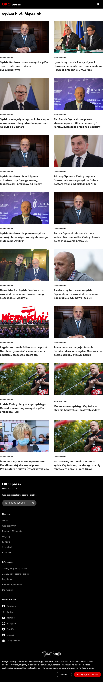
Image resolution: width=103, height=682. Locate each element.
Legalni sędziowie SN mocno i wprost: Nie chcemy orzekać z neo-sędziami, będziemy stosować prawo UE (24, 351)
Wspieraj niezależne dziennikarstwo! (19, 495)
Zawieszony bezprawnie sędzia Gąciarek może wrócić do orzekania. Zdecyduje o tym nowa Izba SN (76, 294)
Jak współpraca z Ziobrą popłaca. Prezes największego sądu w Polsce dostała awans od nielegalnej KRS (76, 180)
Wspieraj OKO (9, 526)
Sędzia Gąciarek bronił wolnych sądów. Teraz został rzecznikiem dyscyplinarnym (24, 66)
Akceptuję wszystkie (87, 674)
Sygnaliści (7, 547)
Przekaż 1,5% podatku (12, 531)
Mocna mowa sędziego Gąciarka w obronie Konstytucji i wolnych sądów (77, 408)
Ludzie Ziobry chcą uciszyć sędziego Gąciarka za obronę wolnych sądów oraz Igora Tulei (23, 408)
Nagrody (6, 536)
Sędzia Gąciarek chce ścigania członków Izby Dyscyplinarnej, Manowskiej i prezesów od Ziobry (21, 180)
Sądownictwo (6, 57)
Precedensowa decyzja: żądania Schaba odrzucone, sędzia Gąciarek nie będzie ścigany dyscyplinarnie (78, 351)
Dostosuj (64, 674)
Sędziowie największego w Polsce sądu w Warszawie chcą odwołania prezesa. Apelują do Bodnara (24, 123)
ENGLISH (7, 552)
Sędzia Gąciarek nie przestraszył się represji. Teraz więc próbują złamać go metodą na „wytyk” (24, 237)
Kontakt (6, 542)
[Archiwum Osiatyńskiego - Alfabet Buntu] (52, 654)
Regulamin (7, 579)
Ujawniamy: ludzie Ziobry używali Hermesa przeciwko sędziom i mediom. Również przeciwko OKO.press (78, 66)
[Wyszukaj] (98, 4)
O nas (5, 520)
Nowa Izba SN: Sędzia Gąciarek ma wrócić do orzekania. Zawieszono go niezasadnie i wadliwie (22, 294)
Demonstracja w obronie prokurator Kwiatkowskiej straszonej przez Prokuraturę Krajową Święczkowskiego (24, 465)
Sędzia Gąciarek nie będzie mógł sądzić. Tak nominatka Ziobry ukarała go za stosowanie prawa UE (77, 237)
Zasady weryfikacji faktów (14, 568)
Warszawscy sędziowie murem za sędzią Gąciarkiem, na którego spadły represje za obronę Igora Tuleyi (77, 465)
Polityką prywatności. (50, 664)
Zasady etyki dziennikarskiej (15, 574)
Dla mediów (7, 590)
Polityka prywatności (12, 584)
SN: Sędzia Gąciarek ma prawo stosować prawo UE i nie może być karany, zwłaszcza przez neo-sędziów (77, 123)
